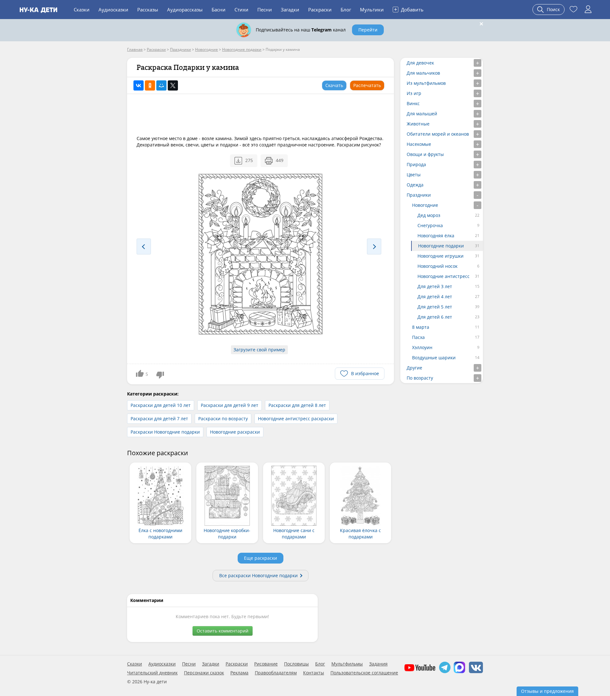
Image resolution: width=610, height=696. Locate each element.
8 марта (420, 327)
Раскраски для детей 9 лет (229, 405)
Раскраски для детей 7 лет (159, 419)
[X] (173, 85)
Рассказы (147, 9)
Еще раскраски (260, 558)
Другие (414, 368)
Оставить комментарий (222, 631)
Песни (264, 9)
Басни (219, 9)
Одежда (415, 185)
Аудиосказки (113, 9)
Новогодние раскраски (235, 432)
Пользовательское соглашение (364, 673)
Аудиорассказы (185, 9)
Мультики (372, 9)
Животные (418, 124)
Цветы (414, 175)
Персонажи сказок (204, 673)
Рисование (266, 664)
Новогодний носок (437, 266)
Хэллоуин (422, 347)
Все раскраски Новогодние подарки (258, 575)
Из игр (414, 93)
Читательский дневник (152, 673)
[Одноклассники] (150, 85)
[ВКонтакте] (138, 85)
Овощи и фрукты (425, 154)
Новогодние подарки (441, 246)
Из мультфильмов (426, 83)
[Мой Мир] (161, 85)
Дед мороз (428, 215)
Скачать (334, 85)
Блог (346, 9)
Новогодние (425, 205)
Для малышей (422, 114)
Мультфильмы (347, 664)
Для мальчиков (423, 73)
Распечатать (367, 85)
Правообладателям (276, 673)
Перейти (367, 30)
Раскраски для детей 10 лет (161, 405)
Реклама (239, 673)
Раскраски (320, 9)
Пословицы (296, 664)
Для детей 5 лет (434, 307)
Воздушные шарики (434, 358)
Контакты (313, 673)
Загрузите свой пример (259, 350)
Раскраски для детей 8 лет (297, 405)
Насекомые (419, 144)
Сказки (82, 9)
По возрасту (420, 378)
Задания (378, 664)
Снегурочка (430, 225)
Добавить (409, 9)
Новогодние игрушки (440, 256)
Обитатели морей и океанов (438, 134)
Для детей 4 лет (434, 297)
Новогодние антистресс (443, 276)
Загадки (290, 9)
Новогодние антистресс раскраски (296, 419)
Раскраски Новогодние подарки (165, 432)
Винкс (413, 103)
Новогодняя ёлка (435, 236)
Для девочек (420, 63)
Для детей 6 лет (434, 317)
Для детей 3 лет (434, 286)
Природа (416, 164)
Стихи (241, 9)
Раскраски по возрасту (223, 419)
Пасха (418, 337)
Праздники (419, 195)
